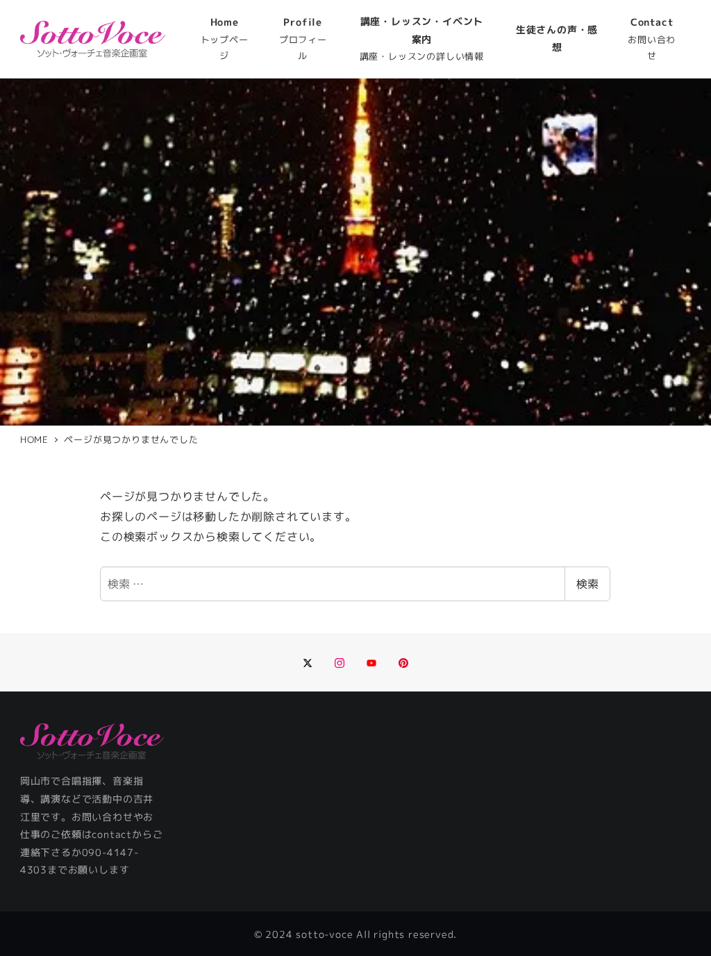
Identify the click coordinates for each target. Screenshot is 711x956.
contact (112, 834)
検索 (587, 584)
